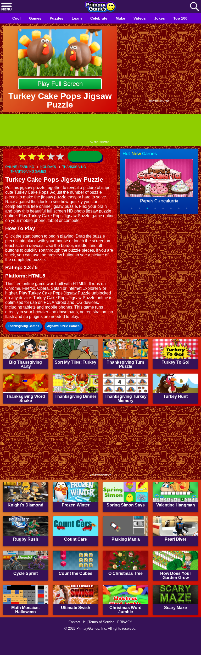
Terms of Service (102, 641)
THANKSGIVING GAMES (29, 172)
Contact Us (75, 641)
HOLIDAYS (50, 167)
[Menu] (6, 7)
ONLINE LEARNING (20, 167)
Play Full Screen (60, 83)
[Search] (194, 7)
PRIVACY (127, 641)
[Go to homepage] (100, 7)
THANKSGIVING (78, 167)
